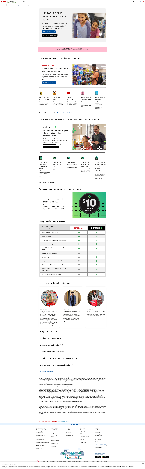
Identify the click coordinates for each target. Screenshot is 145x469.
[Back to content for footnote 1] (73, 384)
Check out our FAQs (63, 421)
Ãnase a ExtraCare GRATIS (48, 31)
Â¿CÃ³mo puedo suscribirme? (50, 338)
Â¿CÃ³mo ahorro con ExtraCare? (52, 352)
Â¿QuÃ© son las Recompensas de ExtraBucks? (57, 358)
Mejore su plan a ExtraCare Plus (49, 35)
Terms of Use (48, 467)
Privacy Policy (41, 467)
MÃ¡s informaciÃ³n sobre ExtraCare (64, 112)
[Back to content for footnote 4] (82, 401)
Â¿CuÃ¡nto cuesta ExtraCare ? (51, 345)
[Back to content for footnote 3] (43, 413)
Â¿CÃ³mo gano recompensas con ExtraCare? (56, 365)
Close (143, 463)
